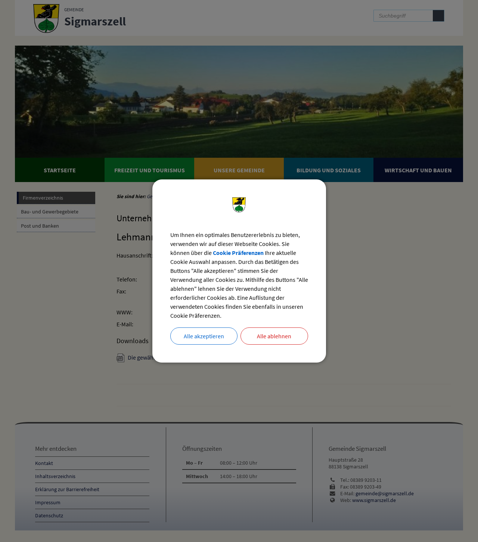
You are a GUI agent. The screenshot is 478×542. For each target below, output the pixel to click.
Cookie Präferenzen (238, 252)
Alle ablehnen (274, 336)
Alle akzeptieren (204, 336)
